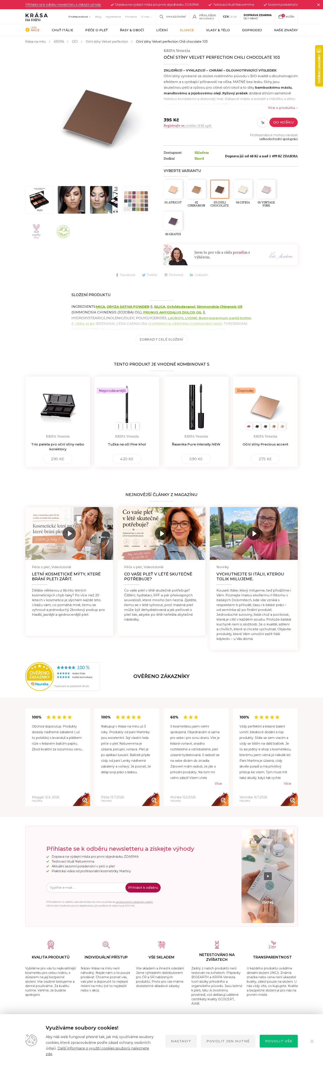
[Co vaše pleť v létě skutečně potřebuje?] (161, 533)
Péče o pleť (41, 567)
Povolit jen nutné (228, 1041)
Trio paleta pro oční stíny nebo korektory (57, 446)
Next (297, 757)
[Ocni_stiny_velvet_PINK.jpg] (104, 200)
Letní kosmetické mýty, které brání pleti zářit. (66, 576)
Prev (25, 757)
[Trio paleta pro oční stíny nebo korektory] (57, 404)
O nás (145, 16)
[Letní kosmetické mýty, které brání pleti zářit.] (69, 533)
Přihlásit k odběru (143, 888)
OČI (75, 42)
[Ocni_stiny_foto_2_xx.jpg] (136, 200)
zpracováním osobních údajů (134, 901)
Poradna (131, 16)
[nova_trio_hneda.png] (39, 200)
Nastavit (181, 1041)
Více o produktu (281, 108)
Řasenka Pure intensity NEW (196, 444)
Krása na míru (35, 42)
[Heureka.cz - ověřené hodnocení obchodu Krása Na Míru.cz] (40, 676)
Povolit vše (278, 1041)
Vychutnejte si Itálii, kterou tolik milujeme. (250, 576)
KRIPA (59, 42)
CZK (226, 16)
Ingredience (113, 16)
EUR (234, 16)
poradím (240, 252)
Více (218, 783)
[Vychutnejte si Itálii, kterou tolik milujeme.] (254, 533)
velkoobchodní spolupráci (278, 139)
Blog (98, 16)
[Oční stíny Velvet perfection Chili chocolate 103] (97, 114)
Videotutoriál (61, 567)
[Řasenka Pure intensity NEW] (196, 404)
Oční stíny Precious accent (265, 444)
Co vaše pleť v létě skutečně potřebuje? (158, 576)
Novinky (222, 567)
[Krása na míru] (36, 17)
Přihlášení (207, 15)
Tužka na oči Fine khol (127, 444)
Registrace (206, 18)
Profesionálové (78, 16)
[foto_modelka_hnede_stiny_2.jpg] (71, 200)
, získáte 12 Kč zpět (188, 125)
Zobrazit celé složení (161, 339)
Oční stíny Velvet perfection (107, 42)
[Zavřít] (318, 4)
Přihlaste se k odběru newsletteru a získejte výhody (63, 5)
